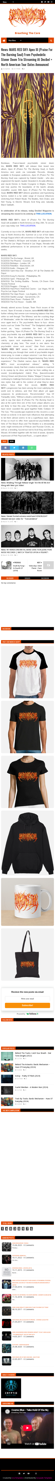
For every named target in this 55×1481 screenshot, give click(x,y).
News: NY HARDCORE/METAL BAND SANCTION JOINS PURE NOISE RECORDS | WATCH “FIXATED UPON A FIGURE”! (26, 551)
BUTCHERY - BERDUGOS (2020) (20, 1344)
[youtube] (48, 2)
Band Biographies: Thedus (20, 1243)
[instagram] (51, 2)
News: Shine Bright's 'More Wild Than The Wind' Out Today (30, 1307)
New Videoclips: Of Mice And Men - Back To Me (26, 1357)
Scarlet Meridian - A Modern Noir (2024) (31, 1087)
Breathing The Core (27, 33)
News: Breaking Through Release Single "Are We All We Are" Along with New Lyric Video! (25, 484)
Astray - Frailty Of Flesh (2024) (27, 1076)
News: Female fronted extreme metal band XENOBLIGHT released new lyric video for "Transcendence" (24, 517)
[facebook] (42, 2)
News (12, 441)
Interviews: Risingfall (19, 1255)
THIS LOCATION (44, 214)
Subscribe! (27, 1005)
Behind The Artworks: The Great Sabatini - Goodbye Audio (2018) (31, 1295)
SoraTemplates (17, 1478)
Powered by (21, 1014)
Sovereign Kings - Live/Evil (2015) (22, 1268)
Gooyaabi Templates (44, 1478)
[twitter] (45, 2)
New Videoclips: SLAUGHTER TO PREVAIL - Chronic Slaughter (30, 1320)
